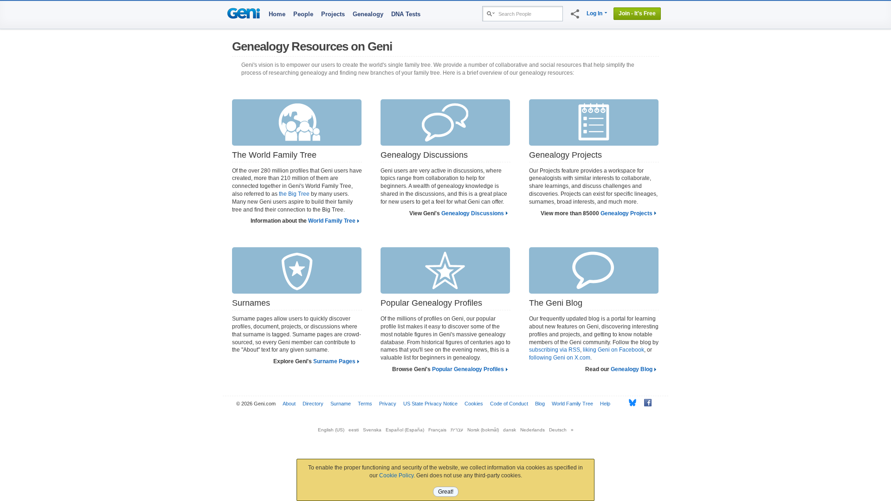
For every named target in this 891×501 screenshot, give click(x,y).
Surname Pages (334, 361)
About (289, 403)
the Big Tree (294, 194)
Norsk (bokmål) (483, 429)
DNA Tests (405, 14)
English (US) (331, 429)
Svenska (372, 429)
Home (277, 14)
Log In (594, 13)
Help (605, 403)
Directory (313, 403)
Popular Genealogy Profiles (468, 369)
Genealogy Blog (631, 369)
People (303, 14)
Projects (333, 14)
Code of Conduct (509, 403)
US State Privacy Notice (430, 403)
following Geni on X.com (559, 357)
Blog (540, 403)
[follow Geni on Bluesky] (630, 402)
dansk (509, 429)
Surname (340, 403)
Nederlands (532, 429)
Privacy (387, 403)
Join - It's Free (637, 13)
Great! (445, 491)
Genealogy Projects (626, 213)
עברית (457, 429)
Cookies (474, 403)
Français (437, 429)
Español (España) (405, 429)
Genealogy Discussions (472, 213)
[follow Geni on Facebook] (645, 402)
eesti (354, 429)
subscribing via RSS (554, 350)
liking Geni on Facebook (613, 350)
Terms (365, 403)
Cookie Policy (396, 475)
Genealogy (368, 14)
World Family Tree (331, 221)
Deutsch (558, 429)
